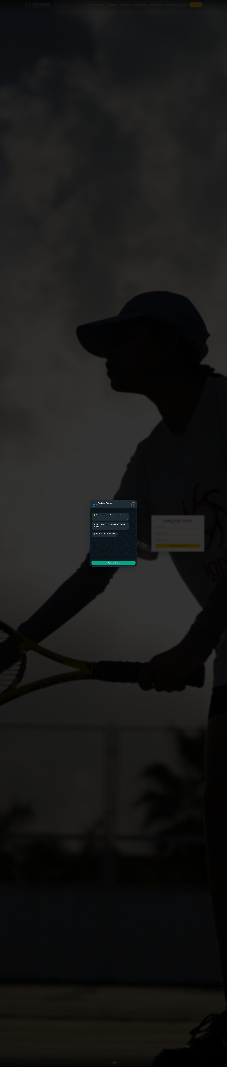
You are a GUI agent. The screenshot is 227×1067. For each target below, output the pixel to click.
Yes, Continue (113, 563)
